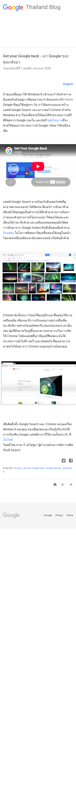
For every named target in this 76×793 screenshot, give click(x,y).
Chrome (17, 468)
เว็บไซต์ (8, 439)
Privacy (59, 515)
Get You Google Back (34, 468)
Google (48, 515)
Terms (70, 515)
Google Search (54, 468)
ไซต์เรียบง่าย (54, 120)
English (68, 84)
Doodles (9, 232)
